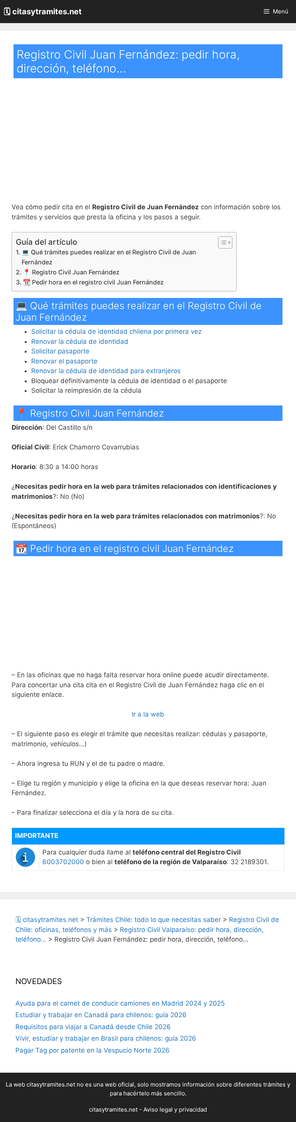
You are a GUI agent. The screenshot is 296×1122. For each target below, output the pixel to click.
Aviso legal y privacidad (175, 1109)
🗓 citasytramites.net (43, 11)
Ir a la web (148, 714)
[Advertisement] (148, 145)
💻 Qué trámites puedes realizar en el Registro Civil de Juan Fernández (109, 257)
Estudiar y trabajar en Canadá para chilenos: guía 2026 (101, 1015)
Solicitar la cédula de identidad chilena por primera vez (116, 331)
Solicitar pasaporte (60, 351)
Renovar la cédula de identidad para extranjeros (106, 371)
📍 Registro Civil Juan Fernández (71, 272)
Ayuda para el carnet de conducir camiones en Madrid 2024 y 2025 (120, 1003)
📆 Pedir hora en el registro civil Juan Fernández (93, 282)
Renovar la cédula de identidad (79, 341)
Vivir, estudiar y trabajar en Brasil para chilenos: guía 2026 (105, 1038)
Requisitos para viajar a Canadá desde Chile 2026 (93, 1027)
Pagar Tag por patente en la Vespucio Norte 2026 (92, 1050)
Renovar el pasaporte (64, 361)
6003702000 (63, 862)
